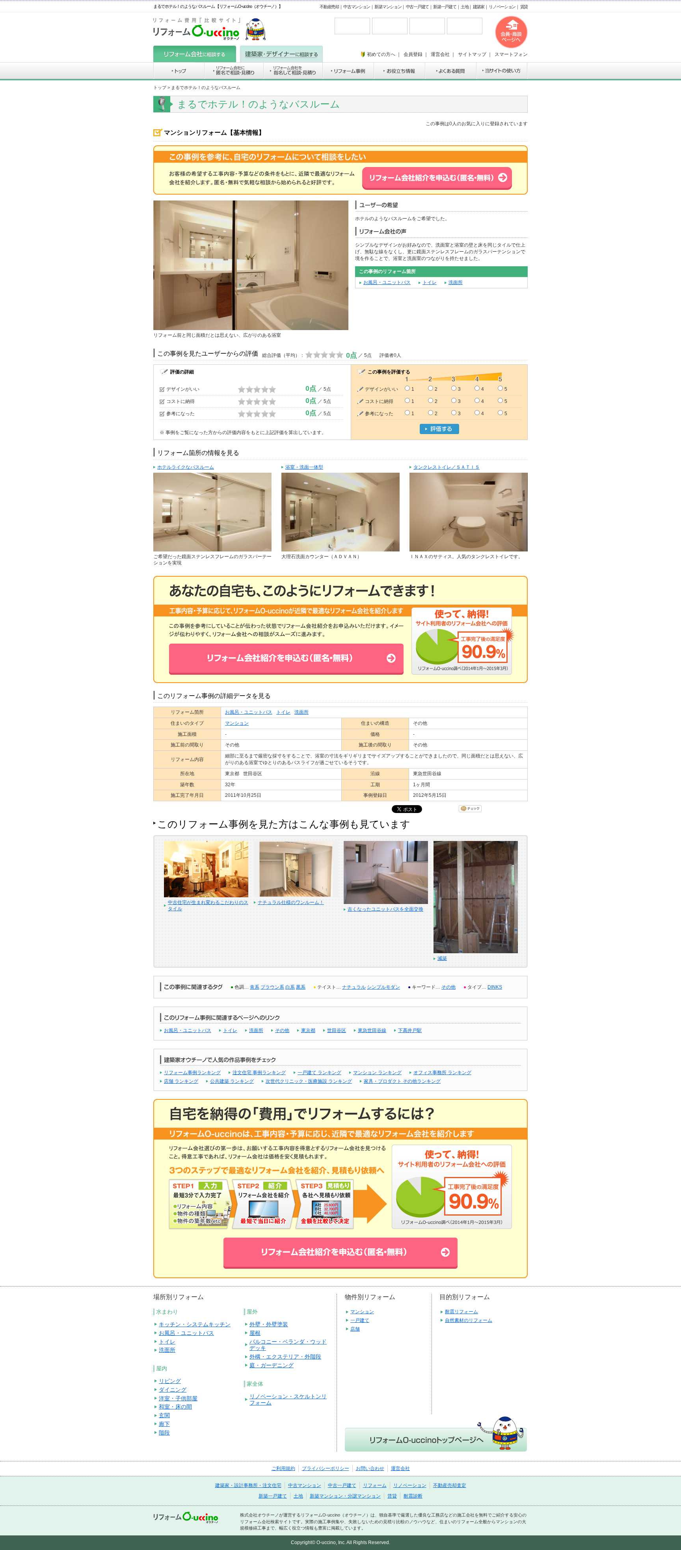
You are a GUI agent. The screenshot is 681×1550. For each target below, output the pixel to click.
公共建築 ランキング (232, 1081)
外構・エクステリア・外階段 (285, 1356)
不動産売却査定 (449, 1485)
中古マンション (356, 6)
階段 (164, 1432)
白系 (290, 987)
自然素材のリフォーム (468, 1320)
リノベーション (502, 6)
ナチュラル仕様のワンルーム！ (291, 902)
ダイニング (172, 1390)
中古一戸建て (417, 6)
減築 (442, 958)
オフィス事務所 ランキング (442, 1072)
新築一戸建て (444, 6)
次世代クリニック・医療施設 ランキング (309, 1081)
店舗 (355, 1329)
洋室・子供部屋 (178, 1398)
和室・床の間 (175, 1406)
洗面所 (455, 282)
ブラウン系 (272, 987)
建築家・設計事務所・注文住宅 (248, 1485)
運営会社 (400, 1468)
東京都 (308, 1030)
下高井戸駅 (410, 1030)
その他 (448, 987)
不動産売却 (329, 6)
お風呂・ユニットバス (387, 282)
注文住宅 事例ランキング (259, 1072)
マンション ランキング (377, 1072)
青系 (254, 987)
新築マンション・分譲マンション (345, 1496)
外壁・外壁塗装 (268, 1324)
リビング (170, 1381)
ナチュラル (354, 987)
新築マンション (387, 6)
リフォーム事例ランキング (192, 1072)
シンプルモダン (383, 987)
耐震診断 (413, 1496)
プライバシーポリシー (325, 1468)
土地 (464, 6)
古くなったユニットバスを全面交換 (385, 909)
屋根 (254, 1333)
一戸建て (359, 1320)
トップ (159, 87)
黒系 (300, 987)
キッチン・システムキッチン (195, 1324)
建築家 (478, 6)
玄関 (164, 1415)
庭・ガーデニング (271, 1365)
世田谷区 (336, 1030)
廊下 (164, 1424)
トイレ (429, 282)
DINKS (494, 987)
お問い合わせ (370, 1468)
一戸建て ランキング (319, 1072)
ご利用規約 (283, 1468)
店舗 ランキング (181, 1081)
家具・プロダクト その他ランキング (402, 1081)
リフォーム (375, 1485)
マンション (237, 723)
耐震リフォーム (461, 1311)
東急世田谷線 (372, 1030)
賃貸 (524, 6)
